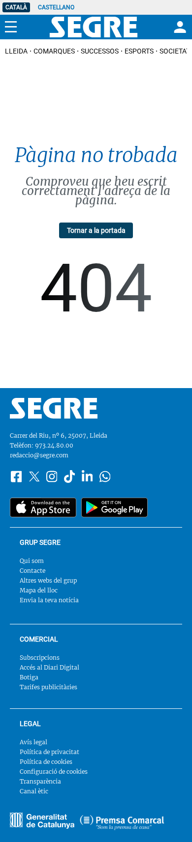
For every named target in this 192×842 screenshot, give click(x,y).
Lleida (16, 51)
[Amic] (42, 821)
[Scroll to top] (170, 820)
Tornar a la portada (96, 230)
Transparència (40, 781)
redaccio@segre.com (39, 455)
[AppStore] (43, 507)
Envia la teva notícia (49, 600)
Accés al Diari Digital (49, 667)
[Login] (178, 27)
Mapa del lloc (39, 590)
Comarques (54, 51)
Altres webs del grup (48, 580)
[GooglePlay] (114, 507)
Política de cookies (46, 761)
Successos (100, 51)
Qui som (32, 560)
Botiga (29, 677)
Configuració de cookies (54, 771)
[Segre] (93, 27)
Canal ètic (34, 791)
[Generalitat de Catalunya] (122, 822)
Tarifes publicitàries (48, 687)
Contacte (32, 570)
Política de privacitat (49, 752)
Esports (139, 51)
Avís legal (33, 742)
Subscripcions (40, 657)
